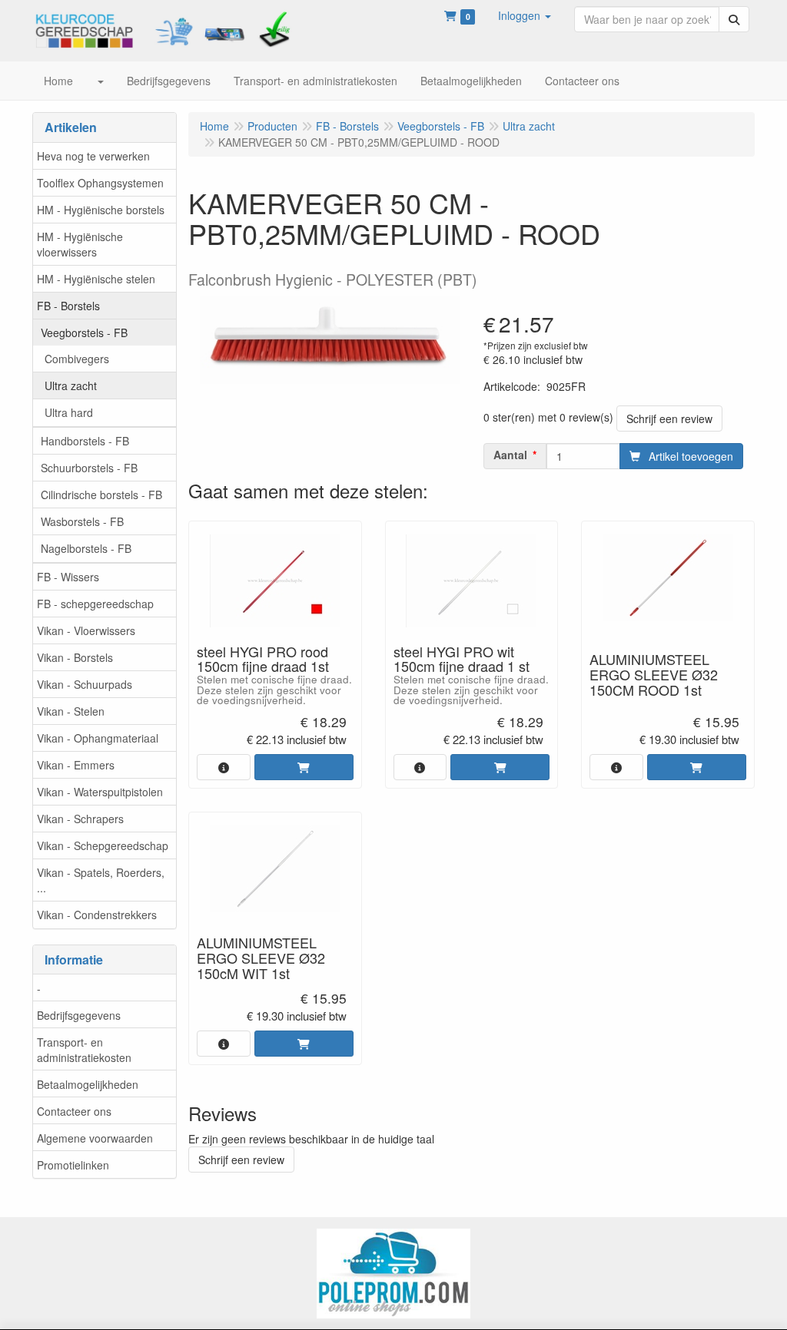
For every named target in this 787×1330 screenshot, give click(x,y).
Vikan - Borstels (75, 657)
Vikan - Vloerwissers (86, 630)
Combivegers (77, 358)
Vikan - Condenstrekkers (97, 914)
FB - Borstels (68, 305)
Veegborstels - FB (84, 332)
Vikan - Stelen (71, 711)
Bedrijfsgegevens (79, 1015)
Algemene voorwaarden (95, 1138)
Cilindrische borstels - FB (101, 494)
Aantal (510, 454)
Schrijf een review (669, 418)
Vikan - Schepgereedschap (102, 845)
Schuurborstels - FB (89, 467)
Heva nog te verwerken (93, 156)
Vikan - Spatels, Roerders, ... (100, 880)
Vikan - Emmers (76, 765)
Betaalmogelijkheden (87, 1084)
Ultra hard (69, 412)
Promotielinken (73, 1165)
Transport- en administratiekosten (84, 1049)
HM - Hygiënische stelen (96, 278)
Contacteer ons (74, 1111)
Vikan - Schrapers (80, 818)
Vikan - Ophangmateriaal (97, 738)
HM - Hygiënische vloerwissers (80, 244)
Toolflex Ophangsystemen (100, 182)
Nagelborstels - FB (86, 548)
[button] (524, 15)
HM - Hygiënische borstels (100, 209)
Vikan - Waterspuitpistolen (100, 791)
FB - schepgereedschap (95, 603)
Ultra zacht (71, 385)
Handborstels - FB (85, 440)
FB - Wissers (68, 576)
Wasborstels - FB (82, 521)
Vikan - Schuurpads (84, 684)
